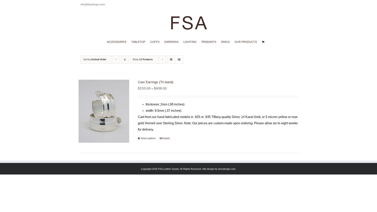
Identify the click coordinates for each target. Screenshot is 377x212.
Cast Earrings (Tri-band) (155, 82)
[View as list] (179, 59)
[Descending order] (125, 60)
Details (166, 138)
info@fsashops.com (93, 4)
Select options (148, 138)
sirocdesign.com (226, 169)
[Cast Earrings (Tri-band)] (104, 111)
